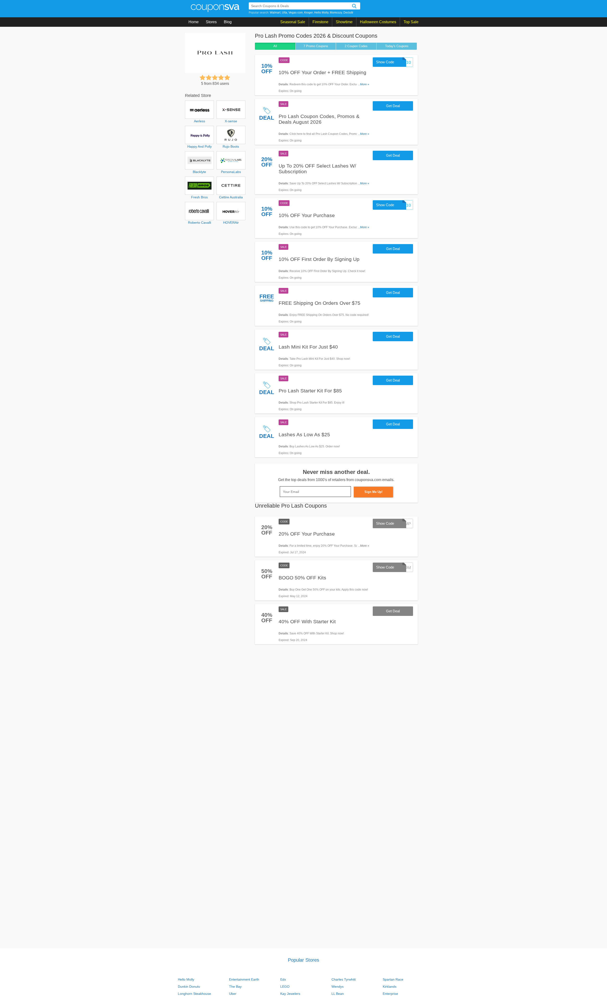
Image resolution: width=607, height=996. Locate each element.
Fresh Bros (199, 197)
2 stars (209, 77)
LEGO (285, 986)
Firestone (320, 22)
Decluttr (348, 12)
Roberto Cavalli (199, 222)
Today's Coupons (397, 46)
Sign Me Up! (373, 492)
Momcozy (336, 12)
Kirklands (389, 986)
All (275, 46)
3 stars (215, 77)
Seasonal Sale (292, 22)
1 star (202, 77)
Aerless (199, 121)
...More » (363, 84)
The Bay (235, 986)
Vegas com (296, 12)
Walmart (275, 12)
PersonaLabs (231, 172)
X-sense (231, 121)
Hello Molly (321, 12)
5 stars (227, 77)
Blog (228, 22)
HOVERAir (231, 222)
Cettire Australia (231, 197)
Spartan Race (393, 979)
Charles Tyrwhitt (343, 979)
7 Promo (316, 46)
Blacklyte (199, 172)
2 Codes (356, 46)
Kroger (308, 12)
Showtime (344, 22)
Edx (283, 979)
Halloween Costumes (378, 22)
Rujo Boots (231, 146)
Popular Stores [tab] (303, 960)
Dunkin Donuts (189, 986)
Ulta (284, 12)
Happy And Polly (199, 146)
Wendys (337, 986)
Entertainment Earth (244, 979)
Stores (211, 22)
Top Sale (411, 22)
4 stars (221, 77)
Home (194, 22)
